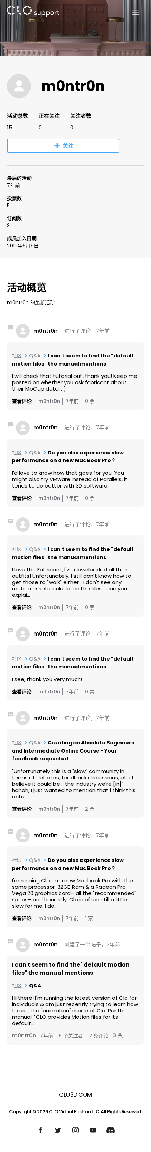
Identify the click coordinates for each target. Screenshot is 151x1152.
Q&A (34, 355)
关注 (68, 146)
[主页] (33, 12)
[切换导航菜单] (131, 12)
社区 (17, 355)
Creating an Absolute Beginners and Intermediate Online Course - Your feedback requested (73, 750)
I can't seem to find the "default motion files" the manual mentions (71, 969)
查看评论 (22, 401)
